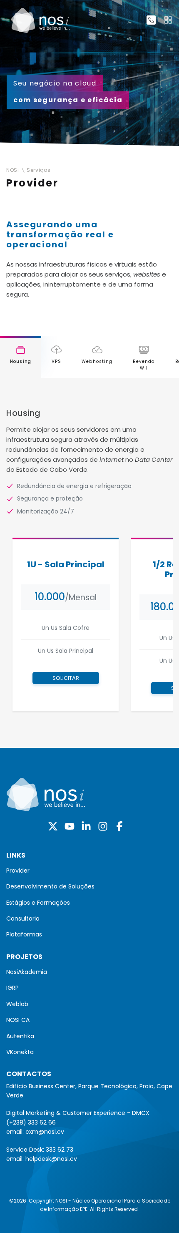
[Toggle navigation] (168, 20)
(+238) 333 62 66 (31, 1122)
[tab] (20, 357)
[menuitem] (89, 870)
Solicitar (65, 678)
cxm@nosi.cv (44, 1131)
